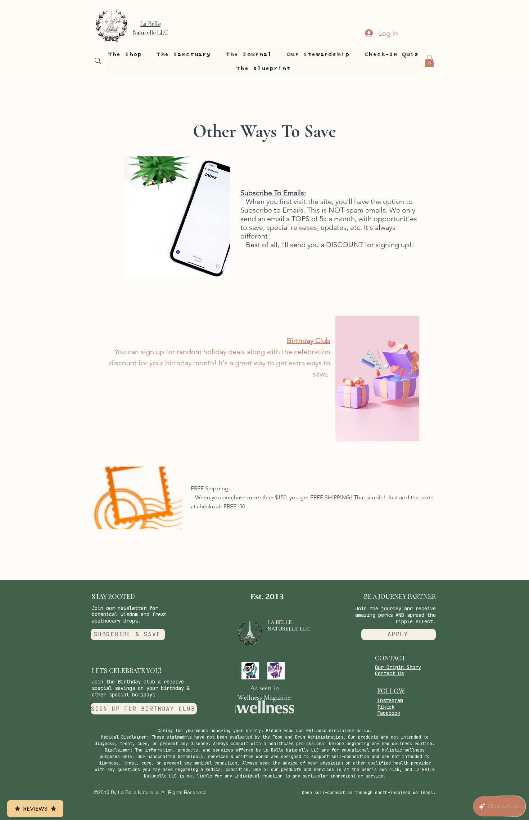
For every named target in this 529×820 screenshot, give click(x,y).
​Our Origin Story (398, 667)
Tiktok (385, 707)
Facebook (388, 713)
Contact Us (389, 673)
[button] (124, 55)
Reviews (35, 809)
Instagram (390, 700)
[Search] (97, 60)
